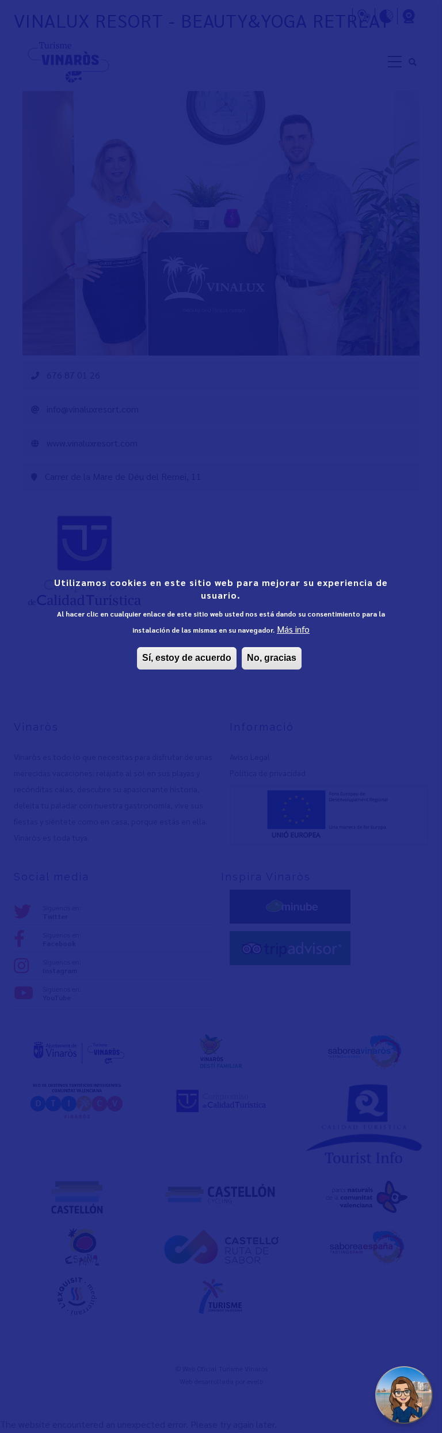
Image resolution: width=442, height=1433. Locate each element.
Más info (293, 629)
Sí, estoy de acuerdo (186, 658)
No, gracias (271, 658)
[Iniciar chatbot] (404, 1395)
